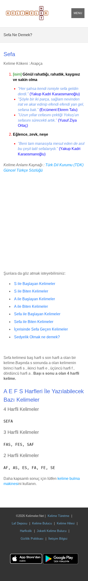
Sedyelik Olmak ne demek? (37, 337)
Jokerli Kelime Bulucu (51, 531)
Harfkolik (26, 531)
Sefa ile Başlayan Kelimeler (37, 314)
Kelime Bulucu (42, 523)
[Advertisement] (44, 222)
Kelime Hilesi (66, 523)
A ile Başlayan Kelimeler (34, 299)
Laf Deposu (19, 523)
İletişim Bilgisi (57, 538)
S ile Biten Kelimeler (31, 291)
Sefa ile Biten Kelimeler (33, 322)
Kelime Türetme (58, 516)
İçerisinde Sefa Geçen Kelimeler (41, 329)
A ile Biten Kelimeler (31, 306)
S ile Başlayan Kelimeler (34, 284)
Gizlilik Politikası (32, 538)
